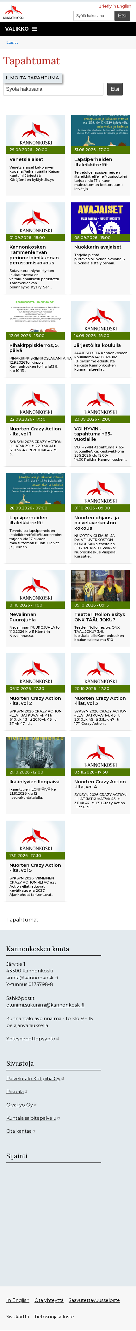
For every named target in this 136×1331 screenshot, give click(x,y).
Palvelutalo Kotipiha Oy (33, 1078)
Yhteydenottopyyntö (30, 1039)
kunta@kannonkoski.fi (32, 978)
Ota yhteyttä (49, 1300)
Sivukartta (17, 1317)
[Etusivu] (15, 11)
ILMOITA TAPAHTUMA (32, 78)
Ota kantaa (19, 1131)
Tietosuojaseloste (54, 1317)
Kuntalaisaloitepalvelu (31, 1118)
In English (17, 1300)
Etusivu (12, 42)
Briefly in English (114, 6)
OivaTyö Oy (19, 1105)
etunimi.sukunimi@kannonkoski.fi (45, 1005)
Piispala (15, 1091)
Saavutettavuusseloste (94, 1300)
